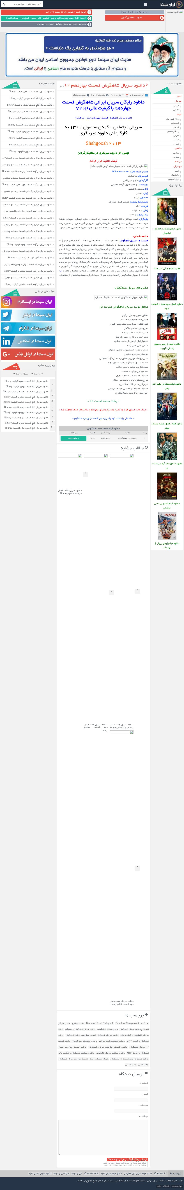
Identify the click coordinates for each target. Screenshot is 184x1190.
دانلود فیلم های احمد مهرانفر (112, 1041)
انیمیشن (175, 123)
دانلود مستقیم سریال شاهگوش (110, 1053)
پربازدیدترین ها (20, 374)
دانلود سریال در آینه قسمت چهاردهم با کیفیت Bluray (27, 185)
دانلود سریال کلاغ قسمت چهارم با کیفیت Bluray (30, 132)
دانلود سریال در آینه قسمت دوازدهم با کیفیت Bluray (26, 211)
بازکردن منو (145, 5)
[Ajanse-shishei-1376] (167, 459)
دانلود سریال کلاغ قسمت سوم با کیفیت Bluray (30, 138)
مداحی (176, 153)
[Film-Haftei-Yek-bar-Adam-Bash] (167, 379)
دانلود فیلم (73, 438)
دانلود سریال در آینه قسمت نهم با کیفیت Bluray (29, 244)
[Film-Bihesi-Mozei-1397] (167, 499)
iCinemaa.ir (160, 1173)
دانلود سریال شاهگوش (107, 1029)
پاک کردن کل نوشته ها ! (120, 1159)
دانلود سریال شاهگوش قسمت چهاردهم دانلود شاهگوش (92, 1035)
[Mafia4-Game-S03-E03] (167, 300)
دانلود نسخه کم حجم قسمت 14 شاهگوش (129, 1059)
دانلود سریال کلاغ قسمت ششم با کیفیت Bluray (30, 118)
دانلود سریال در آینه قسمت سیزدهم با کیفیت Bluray (27, 198)
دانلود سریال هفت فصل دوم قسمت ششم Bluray (122, 1003)
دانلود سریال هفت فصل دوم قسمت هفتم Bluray (122, 726)
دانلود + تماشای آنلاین (131, 18)
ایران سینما (77, 1173)
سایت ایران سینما (61, 1173)
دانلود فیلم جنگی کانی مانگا (167, 269)
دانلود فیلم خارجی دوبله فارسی (138, 1173)
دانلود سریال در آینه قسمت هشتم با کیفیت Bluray (28, 271)
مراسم (178, 161)
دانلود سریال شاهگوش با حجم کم (80, 1029)
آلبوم (177, 171)
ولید (159, 1186)
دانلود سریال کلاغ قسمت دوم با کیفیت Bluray (30, 145)
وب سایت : (143, 1105)
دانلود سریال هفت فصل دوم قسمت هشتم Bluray (96, 728)
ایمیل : (145, 1094)
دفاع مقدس (172, 131)
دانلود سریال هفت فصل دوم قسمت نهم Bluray (70, 492)
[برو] (4, 4)
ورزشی (176, 144)
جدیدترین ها (37, 374)
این (60, 271)
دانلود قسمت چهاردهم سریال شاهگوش (108, 1047)
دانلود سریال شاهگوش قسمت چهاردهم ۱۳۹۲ (101, 85)
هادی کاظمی (143, 1065)
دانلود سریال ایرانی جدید (40, 1173)
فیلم (179, 114)
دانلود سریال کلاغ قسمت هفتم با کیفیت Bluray (30, 112)
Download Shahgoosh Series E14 (132, 1023)
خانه (84, 24)
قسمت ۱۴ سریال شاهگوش (134, 241)
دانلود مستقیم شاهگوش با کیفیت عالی (76, 1053)
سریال (78, 24)
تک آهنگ (175, 175)
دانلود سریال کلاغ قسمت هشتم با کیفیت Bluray (29, 105)
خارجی (176, 110)
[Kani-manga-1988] (167, 264)
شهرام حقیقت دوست (99, 1059)
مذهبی (178, 148)
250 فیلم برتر (172, 119)
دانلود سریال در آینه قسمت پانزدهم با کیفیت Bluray (27, 171)
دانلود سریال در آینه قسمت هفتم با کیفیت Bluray (28, 284)
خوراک (166, 1186)
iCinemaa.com (91, 1173)
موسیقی (177, 166)
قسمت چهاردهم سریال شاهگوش (73, 1059)
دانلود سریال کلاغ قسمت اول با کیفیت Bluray (30, 151)
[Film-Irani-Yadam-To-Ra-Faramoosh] (167, 224)
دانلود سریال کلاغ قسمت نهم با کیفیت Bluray (31, 98)
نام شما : (144, 1083)
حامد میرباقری (78, 1023)
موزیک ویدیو (173, 179)
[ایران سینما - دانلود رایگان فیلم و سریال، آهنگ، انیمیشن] (171, 7)
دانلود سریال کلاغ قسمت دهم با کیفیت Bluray (30, 92)
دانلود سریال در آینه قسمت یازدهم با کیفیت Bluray (27, 218)
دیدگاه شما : (142, 1116)
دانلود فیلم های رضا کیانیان (84, 1041)
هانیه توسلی (130, 1065)
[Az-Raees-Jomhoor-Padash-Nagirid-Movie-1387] (167, 340)
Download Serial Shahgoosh (100, 1023)
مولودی (176, 157)
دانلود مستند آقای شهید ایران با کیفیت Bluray (30, 258)
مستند (176, 140)
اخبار (179, 96)
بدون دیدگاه (79, 95)
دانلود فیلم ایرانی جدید (111, 1173)
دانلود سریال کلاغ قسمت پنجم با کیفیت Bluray (30, 125)
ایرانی (141, 95)
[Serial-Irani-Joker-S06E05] (167, 419)
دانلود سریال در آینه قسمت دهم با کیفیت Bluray (28, 238)
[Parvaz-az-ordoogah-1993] (167, 539)
